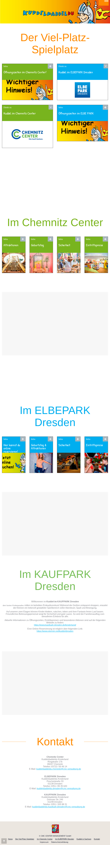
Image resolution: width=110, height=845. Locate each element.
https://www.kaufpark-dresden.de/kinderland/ (55, 625)
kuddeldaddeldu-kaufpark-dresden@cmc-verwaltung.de (58, 807)
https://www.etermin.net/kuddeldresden (55, 631)
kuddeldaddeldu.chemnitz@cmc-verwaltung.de (58, 769)
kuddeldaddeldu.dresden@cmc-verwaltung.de (59, 788)
